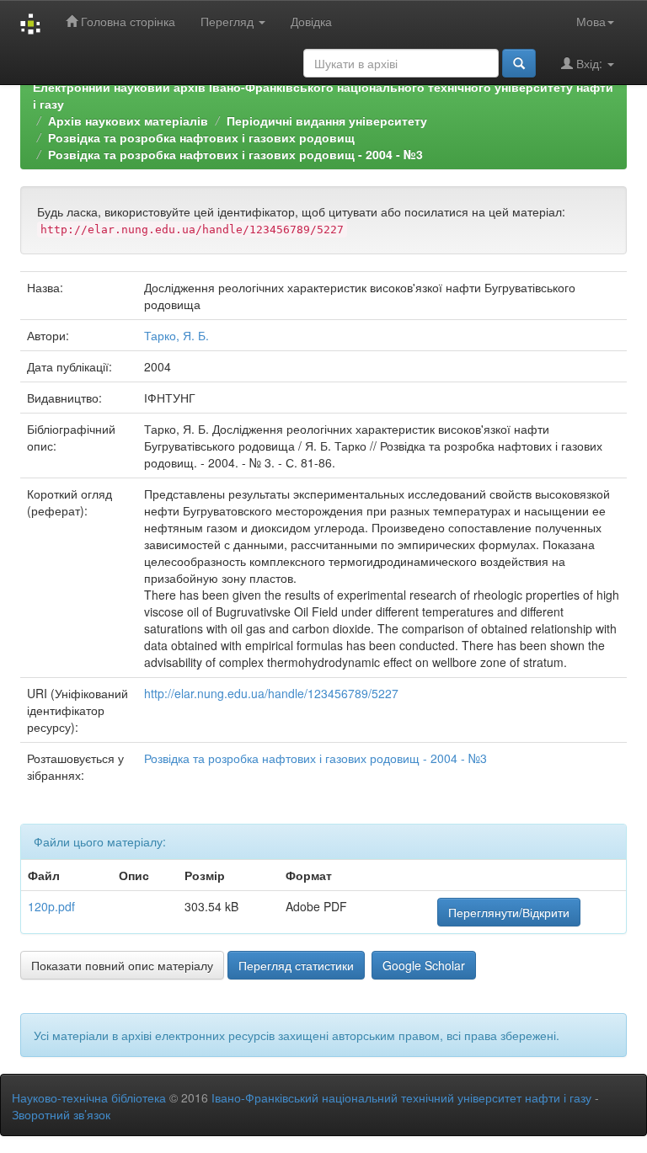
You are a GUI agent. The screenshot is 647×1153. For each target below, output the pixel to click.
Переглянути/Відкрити (508, 912)
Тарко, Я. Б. (176, 335)
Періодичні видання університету (327, 120)
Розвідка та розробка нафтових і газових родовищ (201, 137)
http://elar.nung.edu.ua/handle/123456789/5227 (271, 693)
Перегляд (229, 21)
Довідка (311, 21)
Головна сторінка (126, 21)
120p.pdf (51, 906)
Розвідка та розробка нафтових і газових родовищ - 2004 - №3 (235, 154)
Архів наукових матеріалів (128, 120)
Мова (591, 21)
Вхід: (589, 63)
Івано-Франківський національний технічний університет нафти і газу (401, 1097)
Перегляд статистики (296, 965)
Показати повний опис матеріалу (122, 965)
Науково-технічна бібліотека (89, 1097)
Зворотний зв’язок (61, 1114)
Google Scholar (423, 965)
